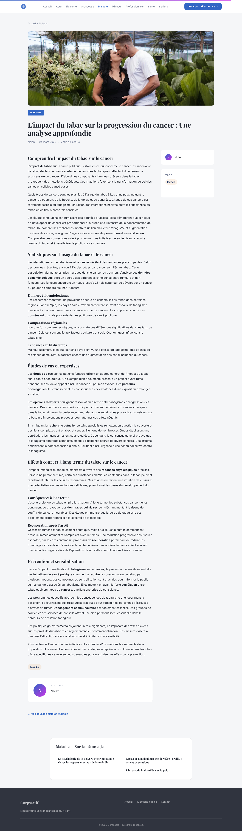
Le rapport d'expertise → (203, 6)
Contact (165, 801)
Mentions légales (147, 801)
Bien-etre (71, 6)
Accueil (47, 6)
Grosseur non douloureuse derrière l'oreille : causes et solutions (154, 760)
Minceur (117, 6)
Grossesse (87, 6)
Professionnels (135, 6)
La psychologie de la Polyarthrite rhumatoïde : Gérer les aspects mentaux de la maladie (86, 760)
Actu (58, 6)
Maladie (103, 6)
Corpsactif (29, 802)
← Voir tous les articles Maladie (48, 714)
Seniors (163, 6)
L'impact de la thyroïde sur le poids (148, 770)
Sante (151, 6)
